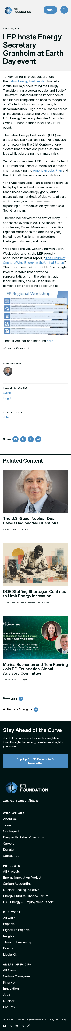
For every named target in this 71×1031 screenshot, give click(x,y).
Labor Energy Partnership (27, 81)
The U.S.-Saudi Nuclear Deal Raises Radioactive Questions (30, 520)
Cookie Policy (60, 1020)
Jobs (6, 417)
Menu (50, 9)
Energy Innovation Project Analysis (34, 602)
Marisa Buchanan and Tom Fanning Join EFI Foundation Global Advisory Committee (35, 669)
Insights (8, 398)
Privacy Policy (48, 1020)
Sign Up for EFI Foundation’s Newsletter (36, 761)
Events (7, 392)
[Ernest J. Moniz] (8, 371)
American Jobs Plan (48, 170)
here (50, 340)
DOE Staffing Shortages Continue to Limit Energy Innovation (34, 593)
